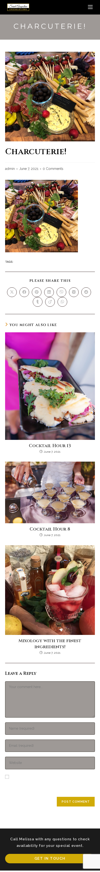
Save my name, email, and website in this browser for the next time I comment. (49, 785)
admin (10, 169)
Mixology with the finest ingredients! (49, 644)
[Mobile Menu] (90, 7)
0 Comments (53, 169)
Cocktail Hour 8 (50, 529)
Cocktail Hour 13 (50, 446)
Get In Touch (50, 858)
